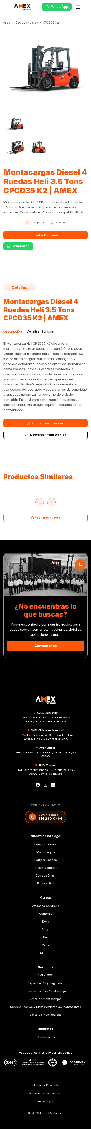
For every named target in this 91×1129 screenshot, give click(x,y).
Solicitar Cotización (46, 235)
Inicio (7, 22)
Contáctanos (45, 645)
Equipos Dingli (45, 875)
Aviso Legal (45, 1101)
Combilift (45, 914)
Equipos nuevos (45, 844)
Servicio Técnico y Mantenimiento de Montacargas (45, 1007)
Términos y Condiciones (45, 1093)
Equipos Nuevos (27, 22)
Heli (45, 937)
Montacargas (45, 852)
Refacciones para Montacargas (45, 991)
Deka (45, 921)
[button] (78, 6)
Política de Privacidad (46, 1085)
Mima (45, 945)
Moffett (45, 953)
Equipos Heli (45, 883)
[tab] (12, 331)
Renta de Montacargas (45, 999)
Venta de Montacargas (45, 1015)
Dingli (45, 929)
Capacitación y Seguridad (46, 983)
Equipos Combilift (45, 868)
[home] (19, 7)
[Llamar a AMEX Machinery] (80, 564)
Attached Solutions (45, 906)
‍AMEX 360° (45, 975)
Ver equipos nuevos (46, 517)
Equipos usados (45, 860)
